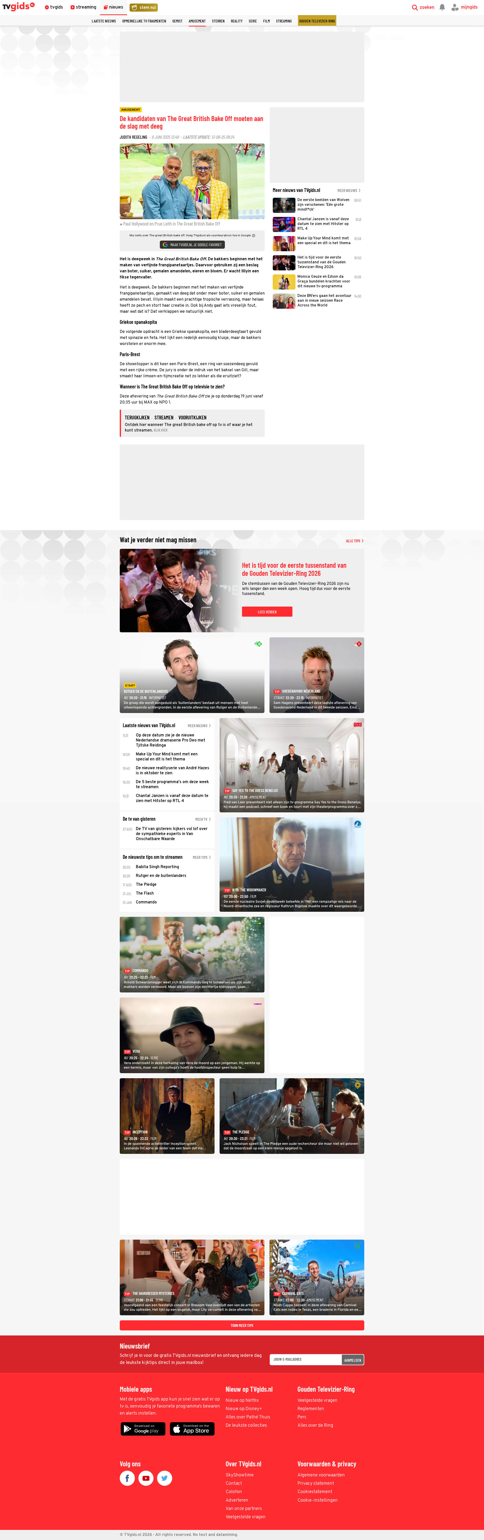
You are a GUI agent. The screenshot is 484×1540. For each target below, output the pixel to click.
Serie (253, 20)
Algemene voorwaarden (321, 1475)
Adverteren (237, 1500)
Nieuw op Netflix (242, 1401)
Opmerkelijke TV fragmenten (144, 20)
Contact (234, 1484)
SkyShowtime (240, 1475)
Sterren (218, 20)
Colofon (234, 1492)
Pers (301, 1417)
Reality (237, 20)
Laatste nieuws (104, 20)
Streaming (284, 20)
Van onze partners (244, 1509)
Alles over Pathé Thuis (248, 1417)
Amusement (197, 20)
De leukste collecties (246, 1426)
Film (266, 20)
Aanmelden (352, 1360)
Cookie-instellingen (317, 1500)
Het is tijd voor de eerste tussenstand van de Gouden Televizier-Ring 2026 (294, 569)
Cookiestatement (314, 1492)
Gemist (177, 20)
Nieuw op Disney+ (244, 1409)
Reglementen (310, 1409)
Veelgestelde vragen (317, 1401)
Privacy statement (315, 1484)
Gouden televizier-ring (317, 20)
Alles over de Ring (315, 1426)
